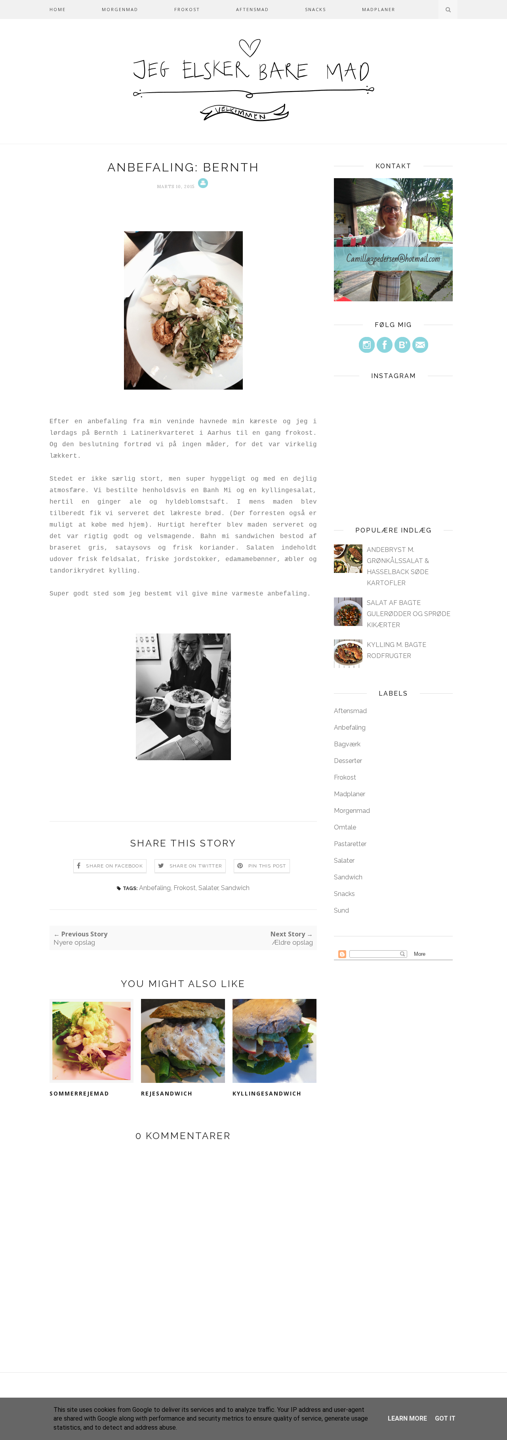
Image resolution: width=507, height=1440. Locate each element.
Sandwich (235, 888)
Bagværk (347, 744)
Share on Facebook (114, 866)
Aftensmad (252, 9)
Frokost (187, 9)
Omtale (345, 827)
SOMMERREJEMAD (79, 1093)
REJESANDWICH (167, 1093)
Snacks (315, 9)
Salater (208, 888)
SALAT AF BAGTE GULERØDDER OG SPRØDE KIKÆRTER (408, 614)
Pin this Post (267, 866)
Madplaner (378, 9)
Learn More (407, 1418)
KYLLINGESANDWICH (267, 1093)
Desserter (348, 761)
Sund (341, 910)
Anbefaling (155, 888)
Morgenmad (120, 9)
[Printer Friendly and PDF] (202, 186)
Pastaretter (350, 844)
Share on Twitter (196, 866)
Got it (445, 1418)
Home (58, 9)
